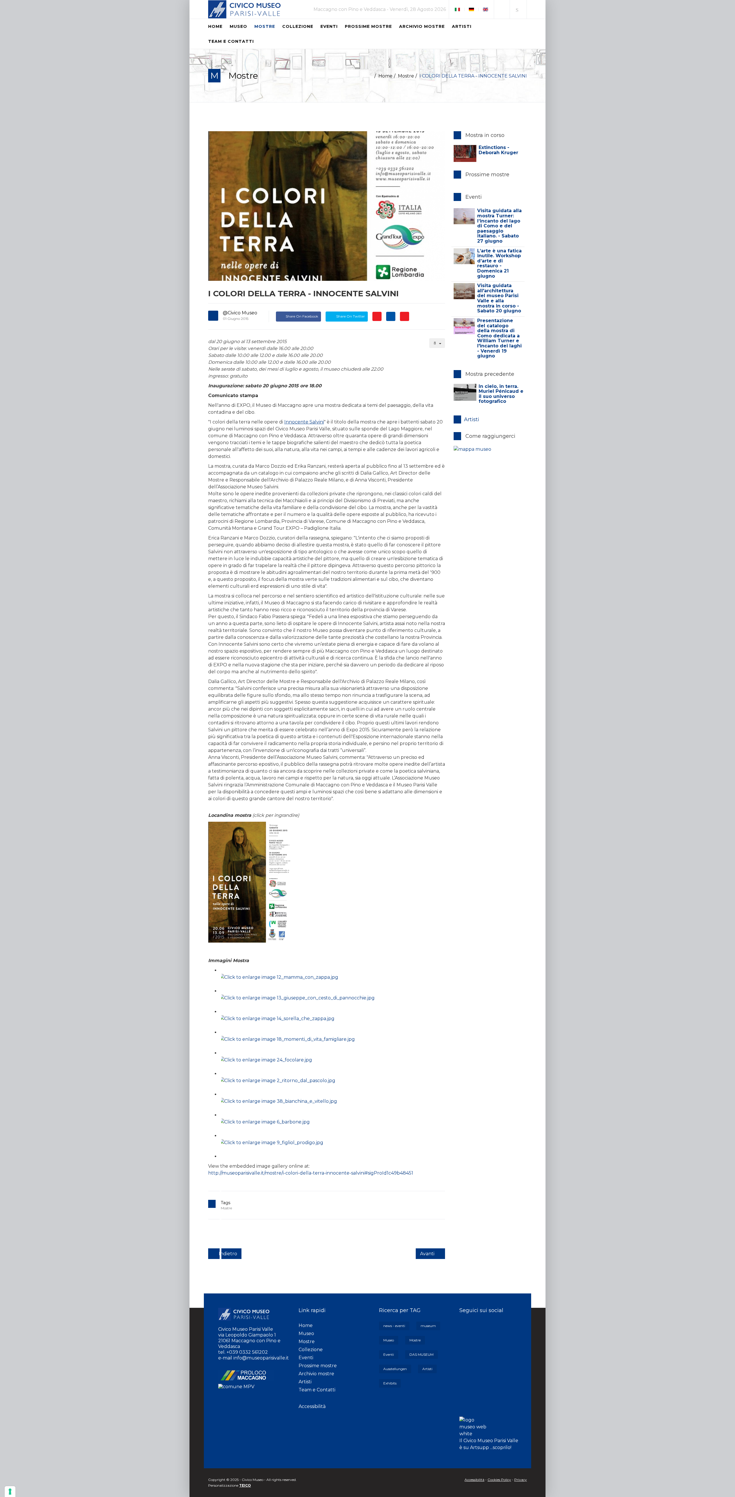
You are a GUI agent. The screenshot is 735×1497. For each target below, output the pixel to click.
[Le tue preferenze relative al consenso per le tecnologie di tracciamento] (10, 1491)
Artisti (461, 26)
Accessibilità (312, 1406)
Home (215, 26)
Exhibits (389, 1383)
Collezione (297, 26)
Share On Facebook (302, 316)
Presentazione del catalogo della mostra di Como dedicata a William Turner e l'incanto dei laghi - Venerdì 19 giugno (499, 338)
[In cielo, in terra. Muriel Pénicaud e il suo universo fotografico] (465, 392)
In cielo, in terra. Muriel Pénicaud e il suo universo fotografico (501, 394)
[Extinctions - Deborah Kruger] (465, 153)
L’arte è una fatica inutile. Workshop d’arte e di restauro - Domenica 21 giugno (499, 263)
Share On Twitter (350, 316)
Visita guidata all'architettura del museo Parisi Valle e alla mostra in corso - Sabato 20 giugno (499, 298)
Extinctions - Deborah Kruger (498, 150)
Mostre (264, 26)
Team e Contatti (231, 41)
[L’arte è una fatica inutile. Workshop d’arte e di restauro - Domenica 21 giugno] (464, 256)
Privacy (520, 1479)
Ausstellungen (395, 1369)
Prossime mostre (368, 26)
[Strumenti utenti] (437, 343)
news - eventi (394, 1326)
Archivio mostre (422, 26)
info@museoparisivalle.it (261, 1358)
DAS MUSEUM (421, 1354)
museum (428, 1326)
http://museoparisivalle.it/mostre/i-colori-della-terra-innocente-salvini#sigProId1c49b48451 (310, 1173)
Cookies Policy (499, 1479)
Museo (238, 26)
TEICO (245, 1485)
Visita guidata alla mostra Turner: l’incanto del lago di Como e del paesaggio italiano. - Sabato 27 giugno (499, 226)
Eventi (329, 26)
